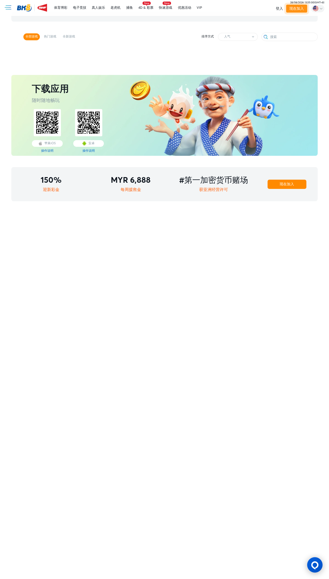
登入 (279, 9)
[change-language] (317, 8)
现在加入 (296, 9)
